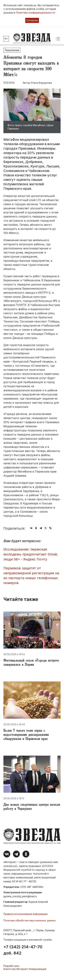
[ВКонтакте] (31, 528)
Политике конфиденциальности (35, 12)
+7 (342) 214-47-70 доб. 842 (22, 950)
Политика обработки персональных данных (29, 920)
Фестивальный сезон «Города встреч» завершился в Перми (31, 663)
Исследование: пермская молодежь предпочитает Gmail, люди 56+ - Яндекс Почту (30, 554)
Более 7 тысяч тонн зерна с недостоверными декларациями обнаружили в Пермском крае (26, 735)
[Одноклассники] (36, 528)
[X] (46, 528)
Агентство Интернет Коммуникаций (24, 968)
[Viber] (50, 528)
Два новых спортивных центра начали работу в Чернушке (31, 807)
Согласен (32, 20)
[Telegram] (41, 528)
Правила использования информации (25, 913)
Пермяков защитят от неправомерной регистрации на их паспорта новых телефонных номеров (31, 575)
